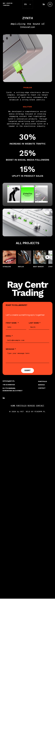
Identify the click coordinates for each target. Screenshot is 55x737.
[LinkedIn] (44, 4)
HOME (13, 406)
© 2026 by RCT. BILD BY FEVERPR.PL (27, 412)
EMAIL (9, 336)
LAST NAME (34, 323)
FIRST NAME (12, 323)
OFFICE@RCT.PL (9, 381)
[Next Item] (47, 257)
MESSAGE (11, 349)
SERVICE (41, 385)
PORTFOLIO (42, 381)
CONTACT (41, 388)
